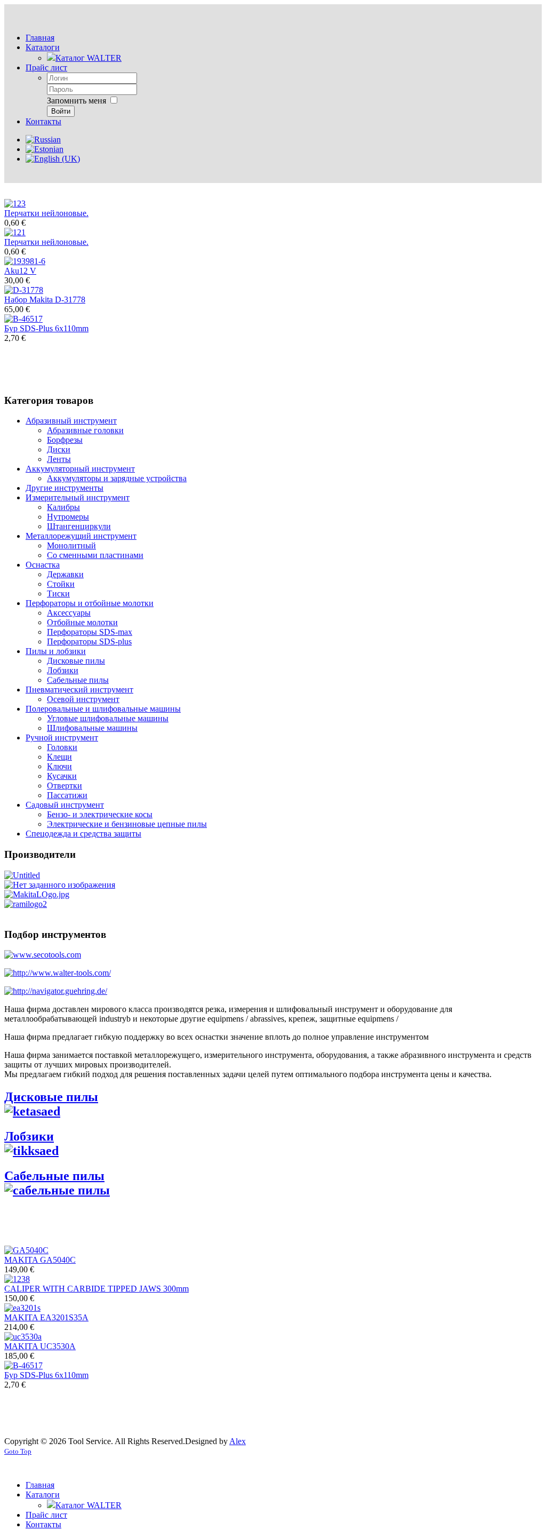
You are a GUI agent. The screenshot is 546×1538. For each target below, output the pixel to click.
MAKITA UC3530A (40, 1346)
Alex (237, 1441)
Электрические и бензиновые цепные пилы (127, 823)
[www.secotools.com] (42, 954)
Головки (62, 747)
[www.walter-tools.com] (57, 972)
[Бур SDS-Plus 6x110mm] (23, 318)
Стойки (61, 583)
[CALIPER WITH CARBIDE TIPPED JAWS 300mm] (17, 1279)
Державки (65, 574)
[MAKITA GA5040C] (26, 1250)
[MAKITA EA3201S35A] (22, 1307)
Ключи (59, 766)
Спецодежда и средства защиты (83, 833)
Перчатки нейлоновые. (46, 213)
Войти (60, 111)
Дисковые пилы (76, 660)
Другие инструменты (64, 487)
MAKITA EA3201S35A (46, 1317)
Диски (58, 449)
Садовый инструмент (65, 804)
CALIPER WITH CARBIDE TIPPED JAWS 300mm (96, 1288)
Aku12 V (20, 270)
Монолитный (71, 545)
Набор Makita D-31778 (44, 299)
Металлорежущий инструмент (81, 535)
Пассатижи (67, 795)
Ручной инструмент (62, 737)
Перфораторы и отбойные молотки (90, 603)
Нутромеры (68, 516)
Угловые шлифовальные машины (107, 718)
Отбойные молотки (82, 622)
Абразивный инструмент (71, 420)
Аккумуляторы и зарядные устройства (117, 478)
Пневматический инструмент (79, 689)
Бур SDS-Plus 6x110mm (46, 328)
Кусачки (62, 775)
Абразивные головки (85, 430)
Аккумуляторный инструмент (80, 468)
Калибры (63, 507)
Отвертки (64, 785)
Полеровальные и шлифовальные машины (103, 708)
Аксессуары (69, 612)
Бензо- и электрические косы (99, 814)
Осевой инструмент (83, 699)
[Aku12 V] (24, 261)
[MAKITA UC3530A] (23, 1336)
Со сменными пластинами (95, 555)
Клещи (59, 756)
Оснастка (43, 564)
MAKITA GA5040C (40, 1259)
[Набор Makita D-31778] (23, 289)
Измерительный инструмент (78, 497)
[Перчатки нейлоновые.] (15, 203)
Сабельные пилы (78, 679)
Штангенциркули (79, 526)
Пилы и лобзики (56, 651)
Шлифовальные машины (92, 727)
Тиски (58, 593)
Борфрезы (65, 439)
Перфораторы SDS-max (89, 631)
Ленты (59, 459)
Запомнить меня (76, 100)
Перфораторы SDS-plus (89, 641)
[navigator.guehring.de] (55, 990)
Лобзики (62, 670)
